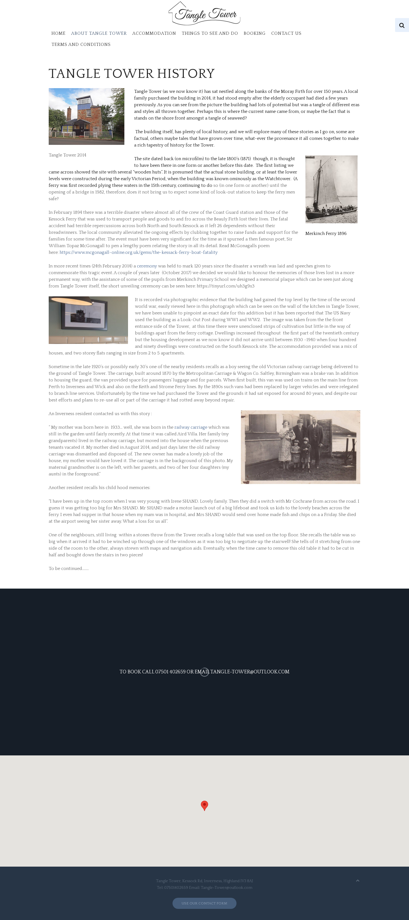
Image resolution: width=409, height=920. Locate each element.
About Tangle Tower (99, 33)
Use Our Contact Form (204, 903)
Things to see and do (210, 33)
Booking (255, 33)
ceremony (147, 266)
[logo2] (204, 14)
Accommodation (154, 33)
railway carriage (191, 427)
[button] (204, 806)
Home (58, 33)
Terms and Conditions (81, 44)
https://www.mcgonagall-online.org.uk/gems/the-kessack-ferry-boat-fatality (139, 252)
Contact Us (286, 33)
